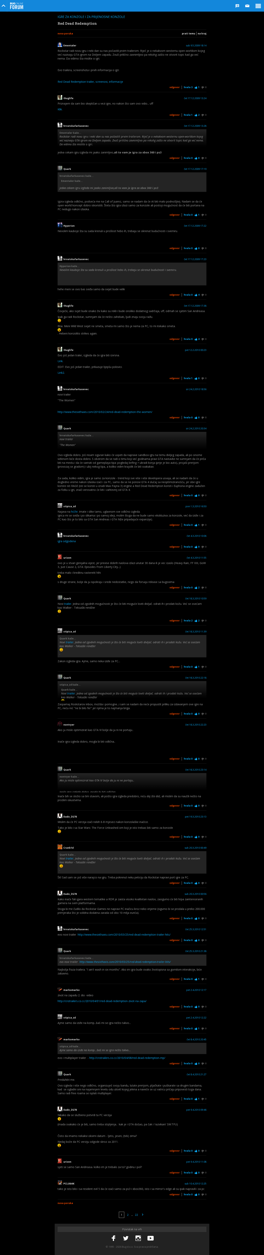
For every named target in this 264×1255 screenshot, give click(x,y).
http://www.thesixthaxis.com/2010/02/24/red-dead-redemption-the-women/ (105, 412)
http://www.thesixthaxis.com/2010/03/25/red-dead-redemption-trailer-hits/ (124, 934)
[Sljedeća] (142, 1215)
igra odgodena (67, 541)
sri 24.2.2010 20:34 (196, 428)
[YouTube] (150, 1238)
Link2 (61, 372)
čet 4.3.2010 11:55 (196, 557)
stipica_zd (69, 506)
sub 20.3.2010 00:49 (195, 848)
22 (136, 1215)
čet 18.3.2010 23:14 (195, 769)
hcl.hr (74, 511)
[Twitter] (126, 1238)
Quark (67, 169)
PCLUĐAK (68, 1183)
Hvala (188, 87)
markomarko (71, 990)
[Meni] (258, 6)
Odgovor (174, 87)
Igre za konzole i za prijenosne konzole (91, 17)
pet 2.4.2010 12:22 (196, 1017)
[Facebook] (113, 1238)
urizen (67, 557)
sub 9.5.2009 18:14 (196, 45)
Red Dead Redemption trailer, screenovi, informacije (90, 81)
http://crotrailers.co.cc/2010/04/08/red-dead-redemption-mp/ (127, 1058)
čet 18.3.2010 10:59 (195, 598)
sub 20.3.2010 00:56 (195, 894)
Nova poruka (65, 33)
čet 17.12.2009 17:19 (195, 169)
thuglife (68, 98)
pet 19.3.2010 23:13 (195, 816)
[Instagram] (138, 1238)
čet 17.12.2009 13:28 (195, 126)
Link (60, 361)
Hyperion (69, 226)
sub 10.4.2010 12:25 (195, 1183)
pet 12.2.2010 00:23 (195, 350)
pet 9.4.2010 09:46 (196, 1110)
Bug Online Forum (16, 6)
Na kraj (202, 33)
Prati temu (188, 33)
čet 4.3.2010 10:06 (196, 536)
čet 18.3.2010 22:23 (195, 724)
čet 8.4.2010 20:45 (196, 1039)
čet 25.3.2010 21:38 (195, 951)
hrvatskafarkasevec (76, 126)
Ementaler (69, 45)
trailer (67, 604)
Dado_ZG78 (70, 816)
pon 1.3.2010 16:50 (196, 506)
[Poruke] (247, 6)
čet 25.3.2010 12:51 (195, 929)
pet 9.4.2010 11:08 (196, 1162)
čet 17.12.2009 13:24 (195, 98)
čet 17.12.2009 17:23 (195, 259)
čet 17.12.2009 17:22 (195, 226)
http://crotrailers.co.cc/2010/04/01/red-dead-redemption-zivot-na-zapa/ (102, 1001)
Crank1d (68, 848)
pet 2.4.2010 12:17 (196, 990)
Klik (60, 109)
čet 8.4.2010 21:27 (196, 1074)
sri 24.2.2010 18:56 (196, 389)
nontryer (68, 724)
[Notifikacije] (237, 6)
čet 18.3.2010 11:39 (195, 631)
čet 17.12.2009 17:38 (195, 306)
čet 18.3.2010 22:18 (195, 677)
